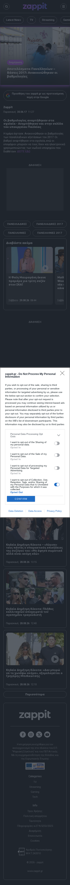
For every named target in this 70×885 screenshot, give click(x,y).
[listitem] (35, 435)
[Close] (63, 374)
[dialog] (35, 442)
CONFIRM (21, 499)
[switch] (57, 443)
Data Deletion (15, 511)
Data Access (35, 511)
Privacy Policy (54, 511)
